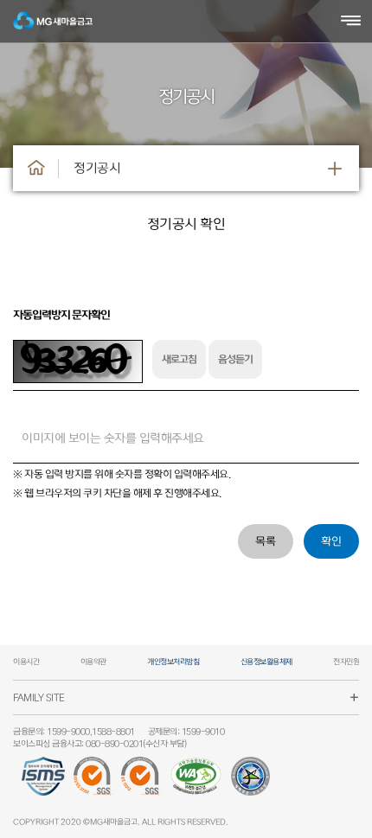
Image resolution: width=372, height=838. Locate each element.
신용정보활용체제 (266, 662)
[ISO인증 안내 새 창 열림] (93, 783)
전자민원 (346, 662)
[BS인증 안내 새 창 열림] (141, 783)
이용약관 (93, 662)
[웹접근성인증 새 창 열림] (196, 783)
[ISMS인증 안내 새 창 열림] (43, 783)
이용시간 (26, 662)
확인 (331, 541)
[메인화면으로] (36, 168)
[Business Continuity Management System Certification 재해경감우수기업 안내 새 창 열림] (250, 783)
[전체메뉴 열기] (351, 21)
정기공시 (97, 168)
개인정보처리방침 (173, 662)
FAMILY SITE (39, 697)
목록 (265, 541)
